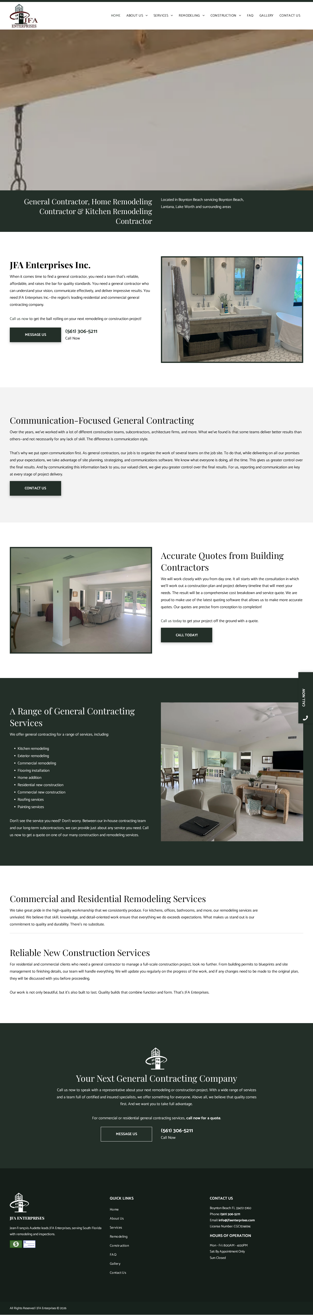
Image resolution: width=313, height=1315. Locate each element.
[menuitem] (115, 15)
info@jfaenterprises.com (237, 1220)
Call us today (171, 621)
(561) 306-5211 (81, 331)
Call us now (19, 319)
